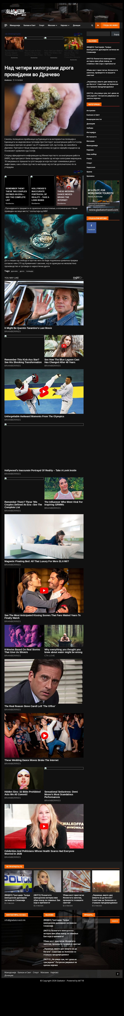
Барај (116, 34)
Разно (89, 158)
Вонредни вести (94, 119)
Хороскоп (91, 167)
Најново (64, 25)
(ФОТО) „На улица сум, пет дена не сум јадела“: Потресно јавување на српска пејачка (103, 95)
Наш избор (92, 154)
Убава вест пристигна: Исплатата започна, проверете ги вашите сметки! (102, 72)
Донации (76, 25)
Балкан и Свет (29, 25)
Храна (89, 172)
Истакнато (92, 137)
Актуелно (91, 110)
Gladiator (8, 80)
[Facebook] (118, 974)
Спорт (41, 25)
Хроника (90, 176)
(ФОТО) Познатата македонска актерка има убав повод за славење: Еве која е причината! (101, 61)
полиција (29, 271)
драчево (14, 271)
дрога (22, 271)
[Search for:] (96, 921)
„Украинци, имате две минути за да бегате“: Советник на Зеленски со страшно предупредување (102, 84)
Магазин (51, 25)
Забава (90, 128)
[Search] (92, 25)
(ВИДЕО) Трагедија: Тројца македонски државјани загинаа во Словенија (103, 49)
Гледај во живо (110, 25)
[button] (44, 237)
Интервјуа (91, 132)
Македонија (15, 25)
